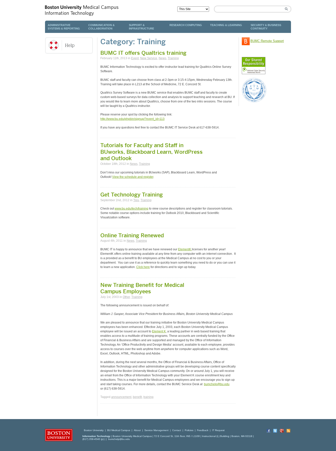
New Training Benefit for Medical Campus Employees (142, 288)
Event (135, 58)
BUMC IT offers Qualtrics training (143, 52)
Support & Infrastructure (141, 27)
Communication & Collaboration (101, 27)
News (162, 58)
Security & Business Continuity (266, 27)
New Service (148, 58)
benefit (137, 397)
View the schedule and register (132, 177)
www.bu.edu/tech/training (131, 208)
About (137, 430)
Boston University (94, 430)
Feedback (202, 430)
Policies (189, 430)
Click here (143, 267)
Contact (176, 430)
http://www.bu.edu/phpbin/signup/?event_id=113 (132, 119)
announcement (121, 397)
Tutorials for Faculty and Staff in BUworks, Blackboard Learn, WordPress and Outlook (151, 152)
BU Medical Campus (118, 430)
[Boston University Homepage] (83, 430)
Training (173, 58)
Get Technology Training (131, 194)
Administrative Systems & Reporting (64, 27)
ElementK (185, 249)
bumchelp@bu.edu (216, 384)
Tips (136, 200)
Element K (159, 331)
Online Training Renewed (132, 235)
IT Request (218, 430)
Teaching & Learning (226, 25)
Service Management (156, 430)
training (148, 397)
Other (126, 297)
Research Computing (185, 25)
